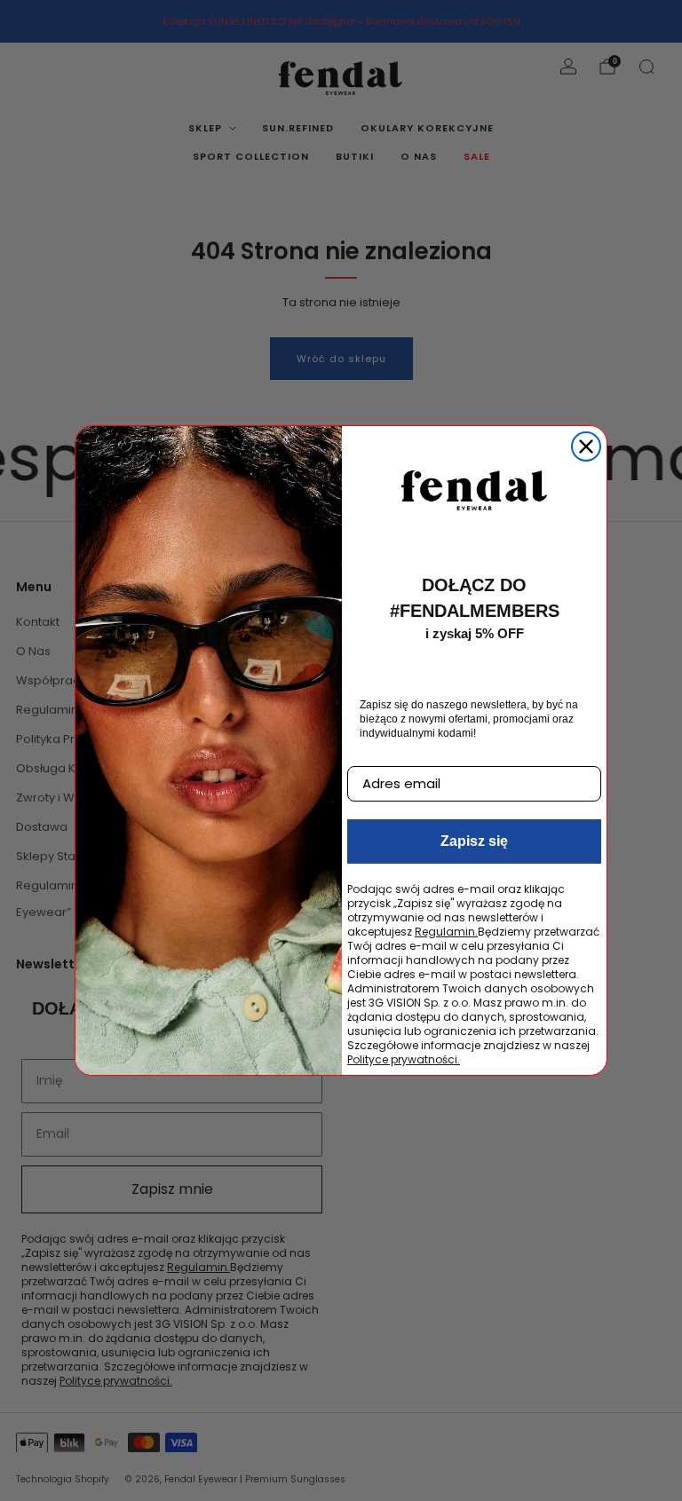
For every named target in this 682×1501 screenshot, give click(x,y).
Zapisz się (474, 841)
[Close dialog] (586, 446)
